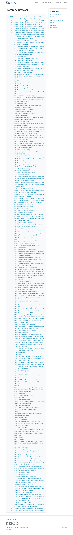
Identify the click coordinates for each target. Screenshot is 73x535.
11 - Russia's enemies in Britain (23, 54)
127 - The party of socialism (22, 281)
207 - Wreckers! (19, 439)
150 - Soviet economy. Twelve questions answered (29, 326)
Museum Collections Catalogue (56, 16)
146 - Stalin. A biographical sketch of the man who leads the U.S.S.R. (34, 318)
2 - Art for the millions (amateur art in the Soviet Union (30, 36)
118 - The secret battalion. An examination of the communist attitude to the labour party (40, 263)
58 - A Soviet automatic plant (23, 147)
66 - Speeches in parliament (22, 161)
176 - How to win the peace (22, 378)
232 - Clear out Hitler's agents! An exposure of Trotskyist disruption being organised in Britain (41, 488)
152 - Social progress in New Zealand (25, 330)
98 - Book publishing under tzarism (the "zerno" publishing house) (33, 224)
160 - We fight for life (20, 346)
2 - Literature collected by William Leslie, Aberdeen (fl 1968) (28, 21)
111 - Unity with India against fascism (25, 249)
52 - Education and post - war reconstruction (27, 135)
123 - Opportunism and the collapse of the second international (32, 273)
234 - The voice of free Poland (23, 492)
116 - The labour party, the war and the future (27, 259)
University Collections (54, 27)
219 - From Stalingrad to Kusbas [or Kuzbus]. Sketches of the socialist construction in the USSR (42, 463)
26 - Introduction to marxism (22, 84)
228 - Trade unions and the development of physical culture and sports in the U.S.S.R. (39, 480)
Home (36, 3)
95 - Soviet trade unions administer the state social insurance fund (33, 218)
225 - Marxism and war (21, 474)
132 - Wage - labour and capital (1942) (25, 291)
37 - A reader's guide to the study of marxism (27, 105)
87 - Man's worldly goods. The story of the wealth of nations (31, 202)
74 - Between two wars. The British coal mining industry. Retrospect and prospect (38, 176)
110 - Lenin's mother (20, 247)
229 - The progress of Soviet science (25, 482)
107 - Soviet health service (22, 242)
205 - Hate (17, 435)
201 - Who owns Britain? (21, 427)
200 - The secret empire (21, 425)
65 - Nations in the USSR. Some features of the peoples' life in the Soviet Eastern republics (40, 159)
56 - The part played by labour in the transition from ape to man (33, 143)
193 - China (17, 411)
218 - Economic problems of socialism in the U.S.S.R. (29, 461)
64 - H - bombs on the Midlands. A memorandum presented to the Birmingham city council (40, 157)
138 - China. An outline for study (23, 303)
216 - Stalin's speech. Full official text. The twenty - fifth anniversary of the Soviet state (39, 457)
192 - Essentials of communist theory (25, 409)
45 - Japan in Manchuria (21, 121)
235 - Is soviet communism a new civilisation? (27, 494)
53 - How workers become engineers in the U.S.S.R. (29, 137)
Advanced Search (46, 3)
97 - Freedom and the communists (24, 222)
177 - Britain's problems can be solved (25, 380)
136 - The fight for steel (21, 299)
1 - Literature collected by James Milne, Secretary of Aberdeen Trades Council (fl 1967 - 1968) (38, 19)
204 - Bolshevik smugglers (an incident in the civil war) (30, 433)
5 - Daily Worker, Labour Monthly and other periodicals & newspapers (33, 510)
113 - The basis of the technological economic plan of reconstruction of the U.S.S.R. (38, 253)
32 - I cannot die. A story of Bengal (24, 95)
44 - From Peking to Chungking (23, 119)
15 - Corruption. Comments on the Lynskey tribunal (29, 62)
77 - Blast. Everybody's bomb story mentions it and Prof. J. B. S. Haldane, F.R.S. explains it (40, 182)
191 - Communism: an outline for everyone (26, 407)
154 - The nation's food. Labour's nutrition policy (28, 334)
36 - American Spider (20, 103)
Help (65, 3)
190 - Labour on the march (22, 405)
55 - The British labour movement (24, 141)
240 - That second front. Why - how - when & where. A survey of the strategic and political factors (43, 504)
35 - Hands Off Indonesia (21, 101)
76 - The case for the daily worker (24, 180)
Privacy (9, 519)
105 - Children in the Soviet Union (24, 238)
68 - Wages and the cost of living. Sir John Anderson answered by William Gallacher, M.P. (40, 165)
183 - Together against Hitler (22, 391)
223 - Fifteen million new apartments (25, 470)
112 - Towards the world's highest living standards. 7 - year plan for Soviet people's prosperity (41, 251)
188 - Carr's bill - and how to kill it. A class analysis (29, 401)
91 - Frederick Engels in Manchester (24, 210)
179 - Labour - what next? (22, 384)
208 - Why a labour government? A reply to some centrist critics (33, 441)
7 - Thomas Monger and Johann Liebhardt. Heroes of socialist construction (36, 46)
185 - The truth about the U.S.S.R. (24, 395)
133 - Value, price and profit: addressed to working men (30, 293)
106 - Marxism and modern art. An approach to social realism (32, 240)
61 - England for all (19, 153)
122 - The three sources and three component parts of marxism (32, 271)
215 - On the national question (23, 455)
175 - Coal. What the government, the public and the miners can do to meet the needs (39, 376)
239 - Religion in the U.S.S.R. (22, 502)
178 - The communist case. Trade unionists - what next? (30, 382)
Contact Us (57, 3)
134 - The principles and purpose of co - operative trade (30, 295)
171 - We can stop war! (21, 368)
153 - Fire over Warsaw (21, 332)
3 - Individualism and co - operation (24, 38)
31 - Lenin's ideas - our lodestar (23, 94)
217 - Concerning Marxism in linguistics (25, 459)
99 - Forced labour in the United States (25, 226)
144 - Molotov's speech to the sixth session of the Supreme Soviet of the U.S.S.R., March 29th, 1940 (43, 315)
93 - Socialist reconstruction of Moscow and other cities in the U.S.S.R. (34, 214)
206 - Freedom (18, 437)
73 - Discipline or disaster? (22, 174)
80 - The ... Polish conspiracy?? (23, 188)
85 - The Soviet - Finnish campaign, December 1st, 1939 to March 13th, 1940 (37, 198)
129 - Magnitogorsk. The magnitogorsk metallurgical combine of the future (36, 285)
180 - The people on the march (23, 386)
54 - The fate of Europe (21, 139)
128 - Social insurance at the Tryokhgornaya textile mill (30, 283)
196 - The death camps (21, 417)
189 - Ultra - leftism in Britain (22, 403)
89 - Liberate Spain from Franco (23, 206)
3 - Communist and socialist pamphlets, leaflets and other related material (34, 32)
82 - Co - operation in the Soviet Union (25, 192)
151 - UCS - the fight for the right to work (26, 328)
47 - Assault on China (20, 125)
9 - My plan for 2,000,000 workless (24, 50)
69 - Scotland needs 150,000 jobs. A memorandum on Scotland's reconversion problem (40, 167)
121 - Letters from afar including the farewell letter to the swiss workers (35, 269)
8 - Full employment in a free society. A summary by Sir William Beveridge (35, 48)
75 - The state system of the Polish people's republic (29, 178)
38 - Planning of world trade (22, 107)
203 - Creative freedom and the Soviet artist (27, 431)
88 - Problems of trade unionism (23, 204)
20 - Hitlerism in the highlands (23, 72)
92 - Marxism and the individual (23, 212)
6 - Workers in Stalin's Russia (22, 44)
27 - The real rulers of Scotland (23, 86)
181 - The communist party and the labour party (28, 388)
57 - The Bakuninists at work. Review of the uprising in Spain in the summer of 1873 (38, 145)
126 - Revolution (19, 279)
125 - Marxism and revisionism (23, 277)
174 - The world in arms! (21, 374)
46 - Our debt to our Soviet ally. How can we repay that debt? (32, 123)
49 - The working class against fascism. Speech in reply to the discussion (35, 129)
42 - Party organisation (21, 115)
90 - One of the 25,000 (21, 208)
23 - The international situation (23, 78)
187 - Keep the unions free (22, 399)
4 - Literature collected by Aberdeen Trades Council (26, 24)
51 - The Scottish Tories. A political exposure (27, 133)
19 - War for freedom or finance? (23, 70)
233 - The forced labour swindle (23, 490)
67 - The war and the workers (23, 163)
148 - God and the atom (21, 322)
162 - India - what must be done (23, 350)
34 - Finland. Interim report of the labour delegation (29, 99)
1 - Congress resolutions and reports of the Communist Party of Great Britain (35, 28)
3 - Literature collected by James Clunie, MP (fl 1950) (26, 22)
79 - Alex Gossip (19, 186)
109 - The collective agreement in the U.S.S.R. (27, 245)
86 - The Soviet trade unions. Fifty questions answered (30, 200)
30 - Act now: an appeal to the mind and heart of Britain (30, 92)
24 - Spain (17, 80)
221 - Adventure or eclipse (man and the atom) (28, 466)
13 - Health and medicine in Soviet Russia (26, 58)
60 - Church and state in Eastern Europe (26, 151)
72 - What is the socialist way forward (25, 172)
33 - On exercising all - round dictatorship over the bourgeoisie (32, 97)
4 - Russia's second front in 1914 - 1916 (25, 40)
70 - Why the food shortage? (22, 168)
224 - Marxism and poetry (22, 472)
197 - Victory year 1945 (21, 419)
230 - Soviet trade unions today (23, 484)
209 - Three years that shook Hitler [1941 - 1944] (28, 443)
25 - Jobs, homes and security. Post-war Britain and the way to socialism (35, 82)
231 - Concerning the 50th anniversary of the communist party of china (35, 486)
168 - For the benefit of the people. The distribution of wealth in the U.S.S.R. (36, 362)
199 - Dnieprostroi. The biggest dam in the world (28, 423)
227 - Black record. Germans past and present (27, 478)
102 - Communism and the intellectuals (25, 232)
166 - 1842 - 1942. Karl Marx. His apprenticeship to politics (31, 358)
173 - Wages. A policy (20, 372)
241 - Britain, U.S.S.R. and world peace (25, 506)
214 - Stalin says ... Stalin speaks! (24, 453)
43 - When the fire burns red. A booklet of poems (28, 117)
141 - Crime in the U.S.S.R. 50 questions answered (29, 309)
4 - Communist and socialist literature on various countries (29, 508)
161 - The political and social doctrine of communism (29, 348)
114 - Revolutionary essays (22, 255)
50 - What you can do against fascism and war (28, 131)
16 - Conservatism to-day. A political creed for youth (29, 64)
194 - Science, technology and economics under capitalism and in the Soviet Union (38, 413)
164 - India (17, 354)
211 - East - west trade (21, 447)
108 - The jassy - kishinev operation (24, 243)
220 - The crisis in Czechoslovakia (24, 464)
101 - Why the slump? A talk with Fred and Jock (28, 230)
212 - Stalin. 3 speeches (21, 449)
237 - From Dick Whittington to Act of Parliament (28, 498)
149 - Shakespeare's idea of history (24, 324)
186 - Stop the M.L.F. (20, 397)
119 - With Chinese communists (23, 265)
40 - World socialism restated (22, 111)
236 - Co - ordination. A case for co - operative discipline (31, 496)
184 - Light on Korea (20, 393)
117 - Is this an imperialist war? (23, 261)
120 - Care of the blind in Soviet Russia (25, 267)
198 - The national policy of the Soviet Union (27, 421)
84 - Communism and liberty (22, 196)
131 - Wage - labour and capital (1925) (25, 289)
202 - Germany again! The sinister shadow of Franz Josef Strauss (33, 429)
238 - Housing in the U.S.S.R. (22, 500)
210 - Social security (20, 445)
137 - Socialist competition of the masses (26, 301)
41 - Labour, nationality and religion (24, 113)
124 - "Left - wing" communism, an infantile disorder (29, 275)
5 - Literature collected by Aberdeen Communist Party (26, 26)
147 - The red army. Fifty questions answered (27, 320)
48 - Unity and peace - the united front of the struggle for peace (33, 127)
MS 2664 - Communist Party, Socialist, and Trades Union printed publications (31, 17)
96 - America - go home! (21, 220)
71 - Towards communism (21, 170)
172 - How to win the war (21, 370)
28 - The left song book (21, 88)
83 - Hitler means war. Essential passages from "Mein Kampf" (32, 194)
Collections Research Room (57, 21)
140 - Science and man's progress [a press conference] (30, 307)
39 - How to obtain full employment (24, 109)
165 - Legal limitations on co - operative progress (28, 356)
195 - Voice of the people (21, 415)
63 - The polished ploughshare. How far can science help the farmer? (34, 155)
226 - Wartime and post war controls (25, 476)
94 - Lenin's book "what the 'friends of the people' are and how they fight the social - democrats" (42, 216)
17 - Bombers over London (22, 66)
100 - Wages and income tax (22, 228)
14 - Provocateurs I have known (23, 60)
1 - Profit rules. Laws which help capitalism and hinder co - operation (34, 34)
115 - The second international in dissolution (27, 257)
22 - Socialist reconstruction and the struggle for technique (31, 76)
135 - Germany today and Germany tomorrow (27, 297)
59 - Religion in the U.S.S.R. (22, 149)
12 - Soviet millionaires (20, 56)
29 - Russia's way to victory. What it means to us (28, 90)
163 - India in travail (20, 352)
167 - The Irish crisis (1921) (22, 360)
